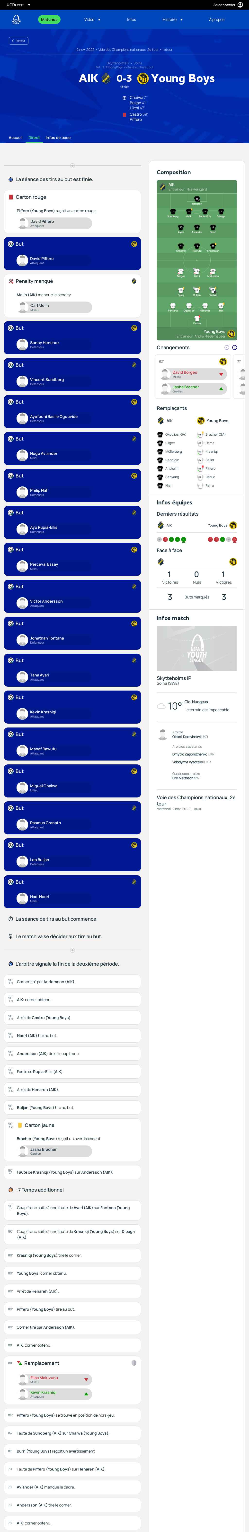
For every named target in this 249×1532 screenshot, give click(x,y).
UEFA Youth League (16, 19)
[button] (92, 19)
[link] (49, 19)
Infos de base (58, 138)
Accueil (16, 138)
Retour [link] (20, 41)
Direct (34, 138)
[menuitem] (56, 19)
